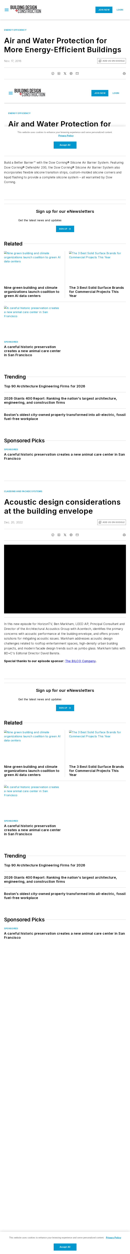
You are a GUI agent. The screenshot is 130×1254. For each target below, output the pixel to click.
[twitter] (65, 73)
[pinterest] (71, 73)
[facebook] (53, 73)
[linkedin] (59, 73)
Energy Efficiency (15, 30)
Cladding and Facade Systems (23, 491)
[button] (6, 9)
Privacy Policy (113, 1237)
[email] (77, 73)
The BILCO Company (80, 661)
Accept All (65, 1247)
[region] (65, 1243)
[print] (124, 73)
